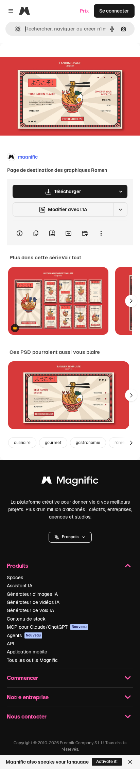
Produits (17, 565)
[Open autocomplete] (15, 29)
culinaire (22, 442)
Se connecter (114, 11)
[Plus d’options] (101, 233)
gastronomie (88, 442)
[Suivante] (131, 301)
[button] (70, 537)
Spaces (15, 577)
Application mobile (27, 652)
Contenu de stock (26, 619)
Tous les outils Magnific (32, 660)
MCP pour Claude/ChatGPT (47, 627)
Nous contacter (27, 716)
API (10, 644)
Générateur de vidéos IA (33, 602)
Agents (24, 635)
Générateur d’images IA (32, 594)
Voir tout (71, 258)
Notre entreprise (28, 697)
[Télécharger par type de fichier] (120, 191)
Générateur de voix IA (30, 610)
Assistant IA (19, 586)
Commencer (22, 677)
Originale (45, 58)
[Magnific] (70, 482)
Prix (84, 11)
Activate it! (107, 761)
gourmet (53, 442)
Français (70, 537)
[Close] (130, 762)
